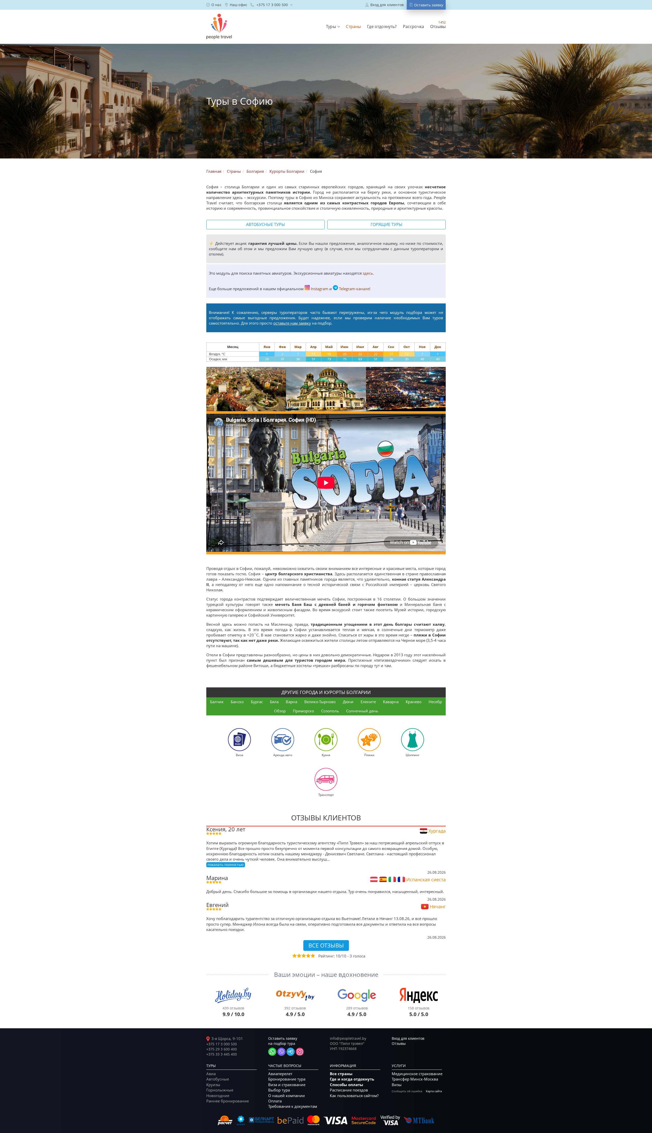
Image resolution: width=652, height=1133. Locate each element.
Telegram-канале (354, 288)
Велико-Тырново (320, 701)
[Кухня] (326, 739)
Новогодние (217, 1095)
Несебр (435, 701)
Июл (360, 346)
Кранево (414, 701)
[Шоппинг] (412, 739)
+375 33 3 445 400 (221, 1054)
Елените (368, 701)
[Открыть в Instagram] (300, 1052)
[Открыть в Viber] (281, 1052)
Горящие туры (386, 224)
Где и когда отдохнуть (352, 1079)
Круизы (213, 1084)
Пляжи (369, 755)
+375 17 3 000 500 (221, 1044)
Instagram (319, 288)
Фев (282, 346)
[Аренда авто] (282, 739)
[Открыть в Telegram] (291, 1052)
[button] (333, 26)
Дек (437, 346)
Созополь (330, 710)
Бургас (257, 701)
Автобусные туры (265, 224)
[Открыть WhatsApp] (272, 1052)
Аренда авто (282, 755)
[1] (294, 955)
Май (329, 346)
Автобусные (217, 1079)
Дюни (348, 701)
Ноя (422, 346)
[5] (312, 955)
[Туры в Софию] (246, 389)
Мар (298, 346)
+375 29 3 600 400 (221, 1049)
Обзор (280, 710)
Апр (313, 346)
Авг (375, 346)
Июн (344, 346)
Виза (239, 755)
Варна (291, 701)
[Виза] (239, 739)
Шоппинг (412, 755)
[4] (308, 955)
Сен (391, 346)
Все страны (341, 1073)
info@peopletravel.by (348, 1038)
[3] (303, 955)
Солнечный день (362, 710)
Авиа (211, 1073)
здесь (368, 273)
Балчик (217, 701)
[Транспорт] (326, 779)
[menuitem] (214, 5)
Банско (237, 701)
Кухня (326, 755)
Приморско (303, 710)
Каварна (391, 701)
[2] (298, 955)
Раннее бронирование (227, 1100)
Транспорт (326, 795)
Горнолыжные (219, 1089)
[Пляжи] (369, 739)
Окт (406, 346)
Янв (267, 346)
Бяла (274, 701)
